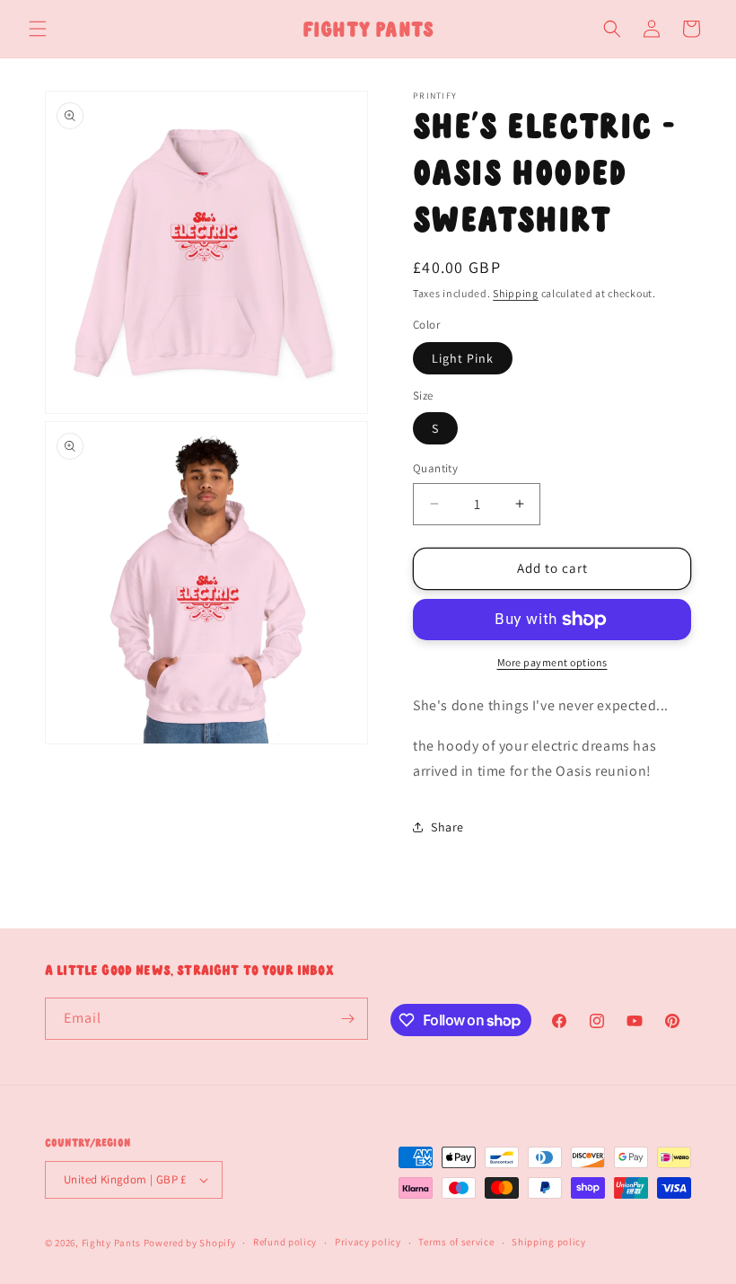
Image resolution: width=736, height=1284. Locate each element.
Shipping (516, 293)
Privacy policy (368, 1242)
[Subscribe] (347, 1019)
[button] (37, 28)
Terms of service (456, 1242)
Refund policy (285, 1242)
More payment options (552, 662)
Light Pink (463, 358)
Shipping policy (549, 1242)
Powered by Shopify (190, 1242)
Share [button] (447, 827)
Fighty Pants (111, 1242)
